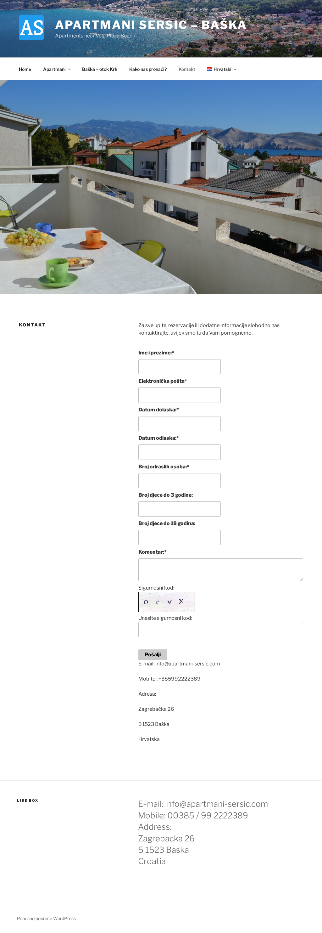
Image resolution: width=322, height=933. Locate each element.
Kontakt (187, 69)
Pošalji (153, 655)
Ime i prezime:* (156, 353)
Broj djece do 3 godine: (165, 495)
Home (25, 69)
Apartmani (54, 69)
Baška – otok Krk (99, 69)
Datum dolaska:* (158, 410)
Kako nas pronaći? (148, 69)
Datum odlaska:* (158, 438)
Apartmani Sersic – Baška (151, 25)
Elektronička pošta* (162, 381)
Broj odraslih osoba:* (163, 467)
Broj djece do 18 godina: (166, 523)
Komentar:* (152, 552)
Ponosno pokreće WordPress (46, 918)
